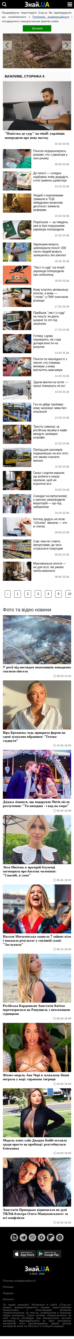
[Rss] (14, 1237)
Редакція (8, 1293)
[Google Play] (49, 1253)
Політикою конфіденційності (50, 16)
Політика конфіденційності (19, 1280)
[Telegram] (23, 1237)
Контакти (8, 1299)
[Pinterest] (60, 1237)
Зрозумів (37, 28)
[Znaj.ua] (37, 4)
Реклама (8, 1286)
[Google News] (41, 1237)
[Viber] (32, 1237)
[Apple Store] (25, 1253)
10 (69, 593)
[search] (4, 4)
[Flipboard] (50, 1237)
